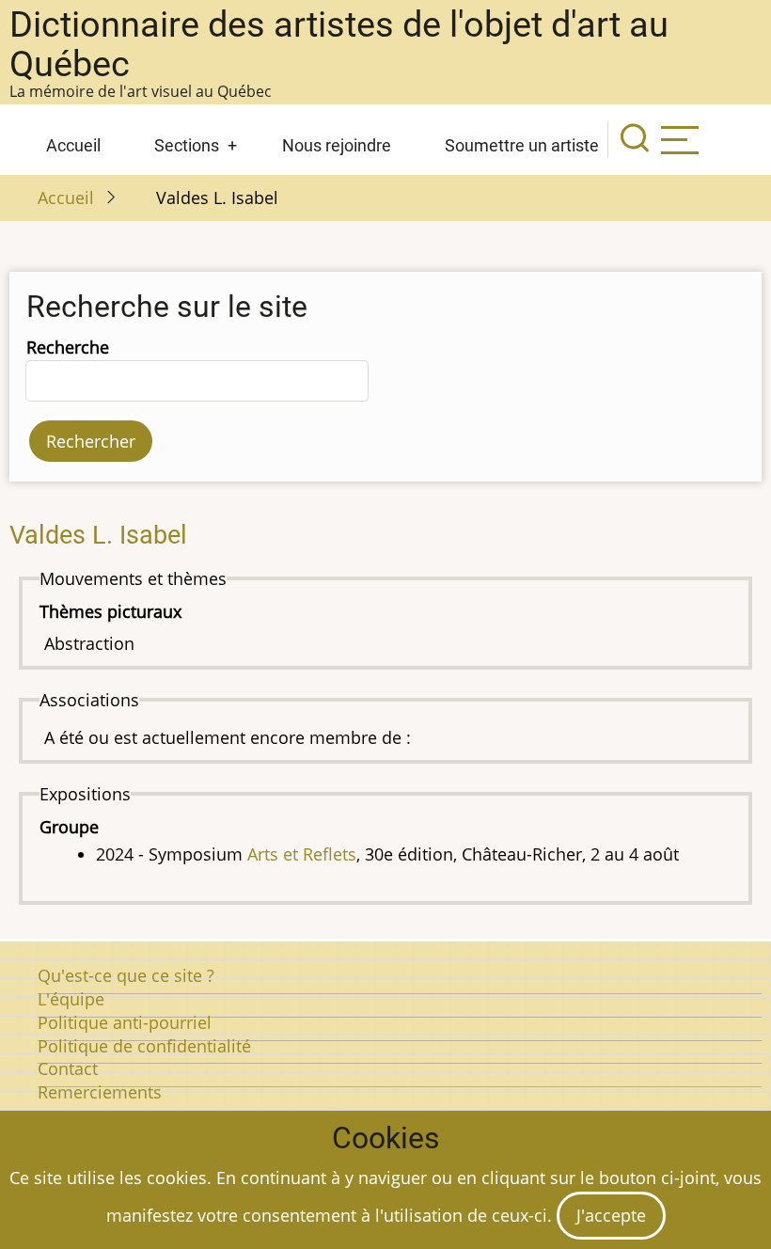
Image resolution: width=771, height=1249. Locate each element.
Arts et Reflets (301, 854)
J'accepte (611, 1215)
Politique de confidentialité (144, 1046)
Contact (68, 1068)
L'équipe (71, 999)
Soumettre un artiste (522, 145)
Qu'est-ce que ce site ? (126, 975)
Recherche (67, 347)
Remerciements (100, 1092)
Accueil (73, 145)
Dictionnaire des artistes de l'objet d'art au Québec (339, 44)
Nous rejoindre (336, 145)
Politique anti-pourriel (125, 1022)
